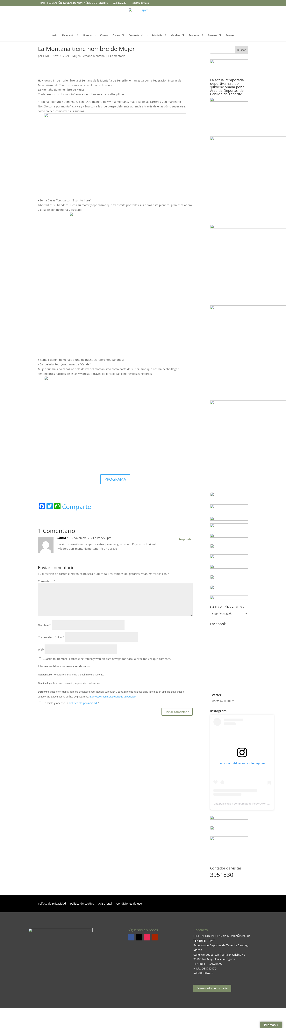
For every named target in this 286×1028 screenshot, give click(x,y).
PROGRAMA (115, 479)
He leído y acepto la (71, 703)
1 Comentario (116, 56)
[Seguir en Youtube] (155, 937)
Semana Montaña (93, 56)
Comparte (76, 506)
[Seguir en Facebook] (131, 937)
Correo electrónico (51, 637)
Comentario (46, 581)
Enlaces (229, 35)
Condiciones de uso (129, 903)
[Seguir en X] (139, 937)
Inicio (54, 35)
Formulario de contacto (212, 988)
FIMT (46, 56)
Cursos (104, 35)
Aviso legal (105, 903)
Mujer (76, 56)
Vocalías (175, 35)
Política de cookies (82, 903)
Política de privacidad (83, 703)
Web (41, 649)
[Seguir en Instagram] (147, 937)
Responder (185, 539)
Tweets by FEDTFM (222, 701)
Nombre (44, 625)
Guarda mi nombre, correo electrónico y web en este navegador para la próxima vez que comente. (107, 659)
